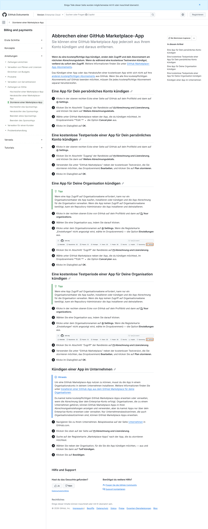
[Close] (200, 4)
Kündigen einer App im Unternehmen (82, 369)
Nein (70, 486)
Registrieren (197, 14)
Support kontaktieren (115, 489)
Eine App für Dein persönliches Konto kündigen (90, 91)
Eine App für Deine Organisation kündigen (86, 183)
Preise (121, 508)
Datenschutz (102, 508)
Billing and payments (18, 30)
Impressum (78, 508)
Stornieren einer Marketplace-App (28, 22)
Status (113, 508)
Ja (58, 486)
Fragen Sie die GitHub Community (121, 485)
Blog (155, 508)
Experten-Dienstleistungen (139, 508)
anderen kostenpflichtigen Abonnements (73, 76)
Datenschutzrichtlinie (60, 491)
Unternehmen (135, 421)
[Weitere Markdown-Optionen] (194, 38)
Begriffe (90, 508)
